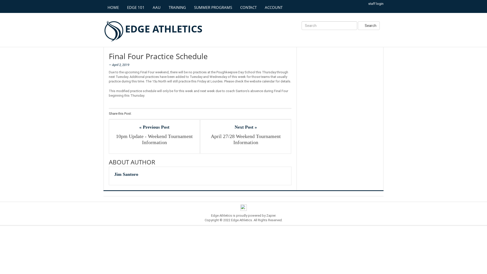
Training (177, 7)
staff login (376, 4)
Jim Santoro (126, 174)
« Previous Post (154, 127)
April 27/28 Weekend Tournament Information (246, 139)
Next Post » (246, 127)
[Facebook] (136, 113)
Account (274, 7)
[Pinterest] (156, 113)
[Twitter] (143, 113)
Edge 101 (136, 7)
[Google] (150, 113)
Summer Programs (213, 7)
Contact (248, 7)
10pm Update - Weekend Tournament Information (154, 139)
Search (370, 26)
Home (113, 7)
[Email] (163, 113)
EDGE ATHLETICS (163, 28)
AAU (157, 7)
